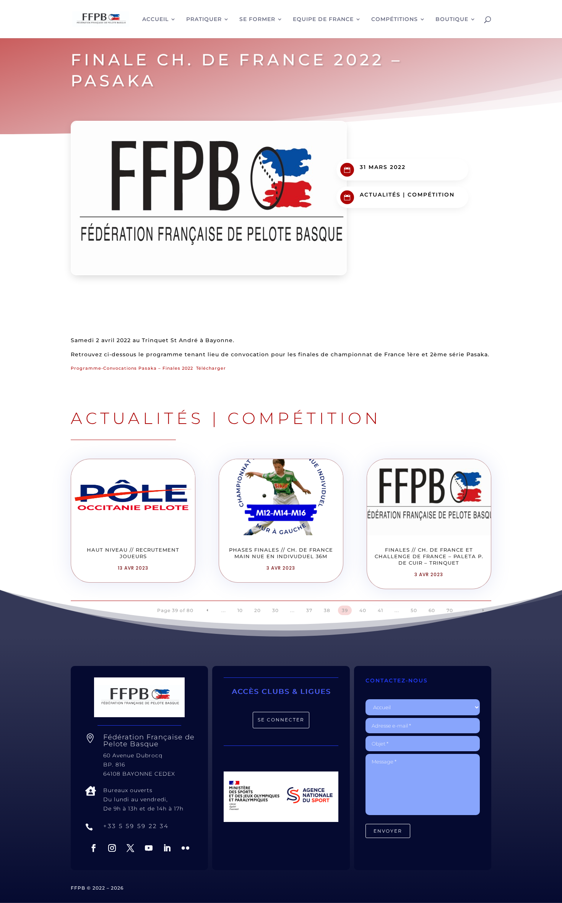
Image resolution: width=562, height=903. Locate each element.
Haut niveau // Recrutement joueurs (133, 553)
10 (240, 610)
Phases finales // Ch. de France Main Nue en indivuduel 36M (281, 553)
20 (257, 610)
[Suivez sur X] (130, 848)
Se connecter (281, 720)
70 (450, 610)
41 (380, 610)
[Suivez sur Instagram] (112, 848)
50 (414, 610)
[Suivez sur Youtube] (148, 848)
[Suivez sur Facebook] (93, 848)
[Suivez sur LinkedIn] (167, 848)
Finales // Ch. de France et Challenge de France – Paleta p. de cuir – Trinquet (429, 556)
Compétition (431, 194)
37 (309, 610)
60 (432, 610)
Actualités (380, 194)
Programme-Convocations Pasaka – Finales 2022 (132, 368)
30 (275, 610)
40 (362, 610)
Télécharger (211, 368)
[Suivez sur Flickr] (185, 848)
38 (327, 610)
